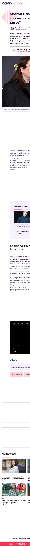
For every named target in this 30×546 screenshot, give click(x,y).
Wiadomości (14, 8)
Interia (3, 8)
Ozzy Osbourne (17, 374)
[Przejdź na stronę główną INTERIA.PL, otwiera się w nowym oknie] (7, 3)
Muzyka (8, 8)
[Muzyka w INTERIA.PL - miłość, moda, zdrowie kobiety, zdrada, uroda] (19, 3)
